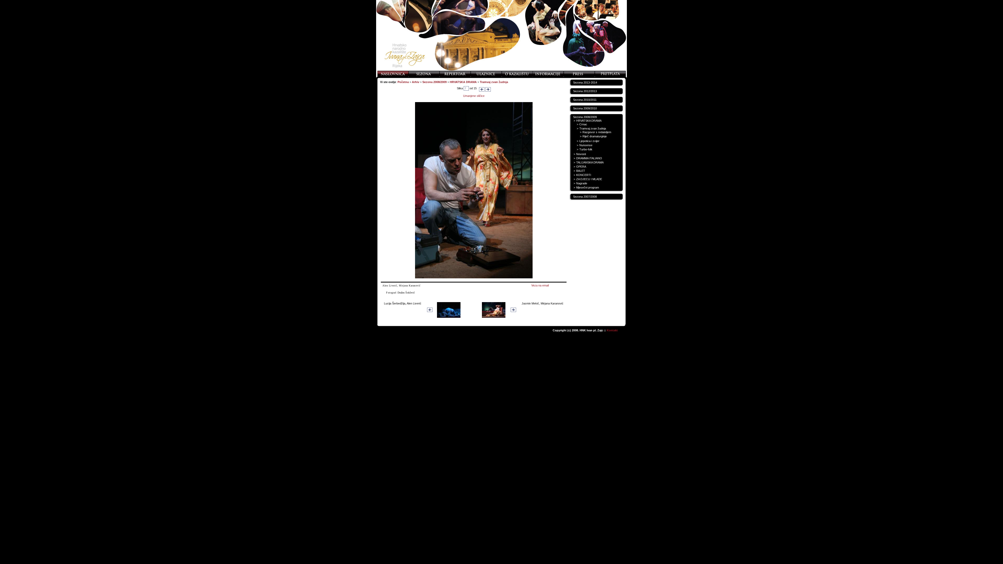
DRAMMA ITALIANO (589, 158)
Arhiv (415, 82)
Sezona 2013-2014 (585, 82)
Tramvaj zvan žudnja (494, 82)
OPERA (581, 166)
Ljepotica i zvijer (589, 141)
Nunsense (585, 145)
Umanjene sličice (474, 95)
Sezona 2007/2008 (585, 196)
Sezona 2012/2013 (585, 91)
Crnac (583, 124)
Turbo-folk (585, 149)
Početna (403, 82)
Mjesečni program (587, 187)
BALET (580, 170)
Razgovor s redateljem (596, 132)
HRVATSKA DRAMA (463, 82)
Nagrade (581, 183)
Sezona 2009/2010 (585, 108)
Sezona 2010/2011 (585, 99)
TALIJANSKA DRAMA (590, 162)
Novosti (581, 154)
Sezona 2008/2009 (434, 82)
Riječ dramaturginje (594, 136)
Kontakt (612, 330)
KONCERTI (583, 175)
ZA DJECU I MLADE (589, 179)
